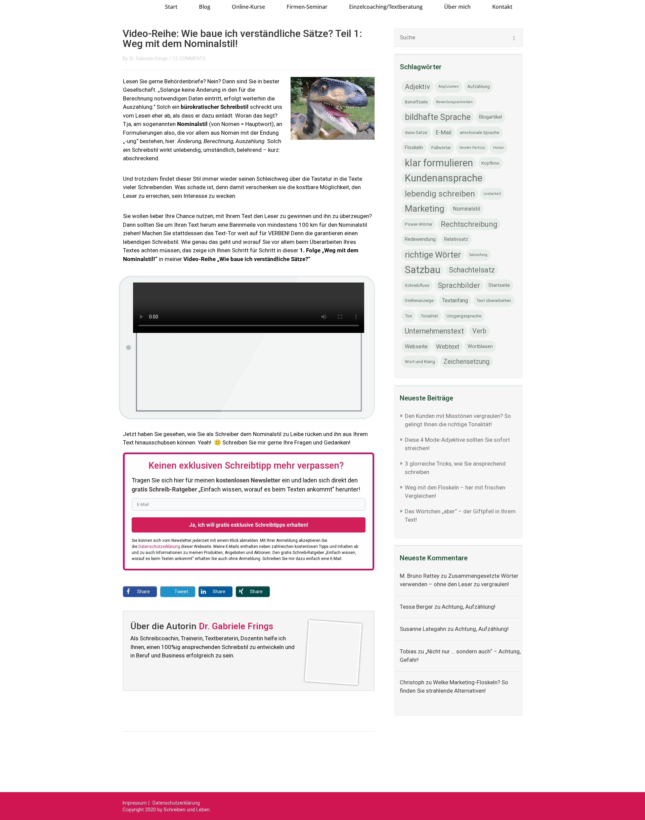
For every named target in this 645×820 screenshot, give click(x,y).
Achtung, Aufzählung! (469, 606)
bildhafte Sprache (438, 117)
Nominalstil (466, 209)
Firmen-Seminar (307, 6)
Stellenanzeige (419, 300)
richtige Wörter (433, 255)
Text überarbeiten (493, 300)
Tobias (408, 651)
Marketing (424, 209)
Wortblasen (480, 346)
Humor (498, 147)
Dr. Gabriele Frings (148, 58)
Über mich (457, 6)
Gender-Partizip (472, 147)
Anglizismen (448, 86)
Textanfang (455, 300)
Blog (204, 6)
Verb (479, 331)
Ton (408, 315)
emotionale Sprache (479, 132)
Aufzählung (478, 86)
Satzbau (422, 269)
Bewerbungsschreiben (454, 102)
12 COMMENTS (189, 58)
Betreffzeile (416, 101)
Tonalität (429, 315)
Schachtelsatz (472, 270)
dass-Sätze (416, 132)
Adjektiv (417, 86)
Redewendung (420, 239)
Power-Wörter (418, 224)
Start (171, 6)
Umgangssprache (463, 315)
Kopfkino (490, 163)
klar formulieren (439, 163)
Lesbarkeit (492, 193)
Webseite (416, 346)
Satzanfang (478, 255)
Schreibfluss (417, 285)
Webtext (447, 346)
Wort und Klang (420, 361)
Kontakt (502, 6)
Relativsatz (456, 239)
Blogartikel (490, 117)
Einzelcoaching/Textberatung (386, 6)
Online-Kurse (248, 6)
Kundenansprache (443, 178)
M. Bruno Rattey (419, 575)
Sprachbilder (459, 285)
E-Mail (444, 132)
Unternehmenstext (434, 331)
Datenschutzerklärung (176, 803)
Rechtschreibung (469, 224)
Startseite (499, 285)
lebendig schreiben (440, 194)
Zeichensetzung (466, 361)
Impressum (135, 803)
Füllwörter (441, 147)
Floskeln (414, 147)
